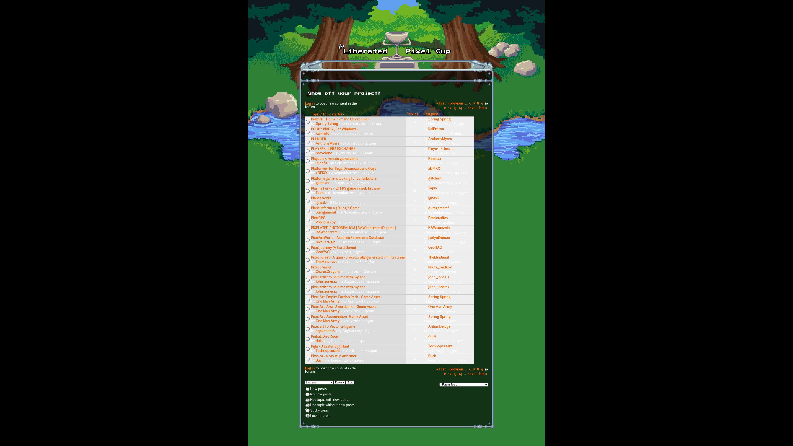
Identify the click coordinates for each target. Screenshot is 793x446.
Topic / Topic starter (327, 114)
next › (472, 108)
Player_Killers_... (441, 149)
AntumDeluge (439, 327)
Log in (310, 104)
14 (460, 108)
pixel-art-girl (326, 242)
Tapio (320, 193)
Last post (431, 114)
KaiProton (323, 133)
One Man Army (328, 301)
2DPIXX (322, 173)
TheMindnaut (326, 262)
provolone (324, 153)
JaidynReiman (439, 238)
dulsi (319, 341)
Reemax (434, 159)
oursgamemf (326, 212)
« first (441, 103)
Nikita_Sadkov (440, 267)
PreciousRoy (326, 222)
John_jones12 (326, 281)
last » (483, 108)
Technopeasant (328, 351)
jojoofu (321, 163)
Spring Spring (327, 124)
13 (455, 108)
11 (445, 108)
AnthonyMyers (327, 143)
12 (449, 108)
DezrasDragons (328, 272)
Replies (412, 114)
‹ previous (456, 103)
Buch (320, 360)
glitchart (322, 183)
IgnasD (321, 202)
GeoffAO (323, 252)
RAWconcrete (327, 232)
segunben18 (325, 331)
